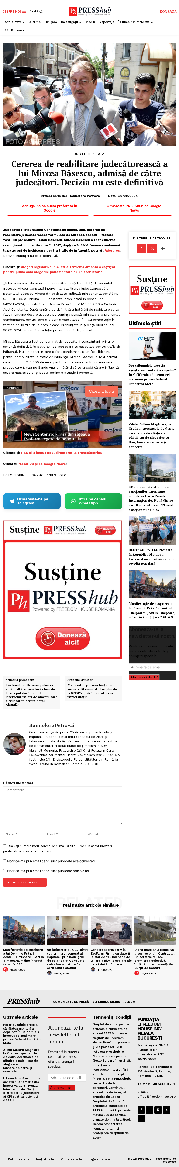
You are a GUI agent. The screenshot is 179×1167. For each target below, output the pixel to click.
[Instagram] (149, 1110)
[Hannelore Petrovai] (14, 744)
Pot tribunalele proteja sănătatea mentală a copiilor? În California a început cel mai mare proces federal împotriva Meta (152, 374)
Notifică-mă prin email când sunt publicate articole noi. (48, 871)
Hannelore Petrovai (85, 196)
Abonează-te (141, 677)
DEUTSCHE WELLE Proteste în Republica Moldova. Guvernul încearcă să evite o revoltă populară (151, 557)
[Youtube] (141, 1118)
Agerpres (112, 250)
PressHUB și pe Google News (41, 464)
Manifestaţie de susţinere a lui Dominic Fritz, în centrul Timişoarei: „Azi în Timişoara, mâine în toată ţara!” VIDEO (152, 610)
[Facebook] (141, 248)
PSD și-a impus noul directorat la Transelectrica (61, 452)
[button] (36, 11)
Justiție (82, 154)
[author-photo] (6, 969)
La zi (101, 154)
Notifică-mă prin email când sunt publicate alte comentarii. (51, 861)
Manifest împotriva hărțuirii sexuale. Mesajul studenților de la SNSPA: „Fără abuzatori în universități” (92, 691)
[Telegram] (158, 1110)
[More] (163, 248)
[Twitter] (152, 248)
